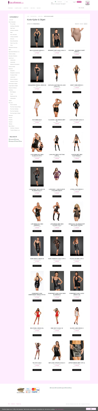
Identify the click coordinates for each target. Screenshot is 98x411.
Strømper (11, 115)
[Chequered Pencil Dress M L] (37, 82)
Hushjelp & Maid (13, 74)
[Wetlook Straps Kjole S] (56, 359)
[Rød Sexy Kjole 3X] (56, 325)
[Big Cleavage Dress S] (37, 47)
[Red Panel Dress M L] (37, 325)
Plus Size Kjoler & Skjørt (15, 113)
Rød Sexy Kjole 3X (57, 328)
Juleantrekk (12, 77)
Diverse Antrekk (13, 104)
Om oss (33, 8)
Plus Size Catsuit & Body (15, 106)
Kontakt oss (13, 403)
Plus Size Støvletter (14, 111)
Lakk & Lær (11, 58)
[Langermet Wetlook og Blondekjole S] (37, 186)
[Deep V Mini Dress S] (76, 82)
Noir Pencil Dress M (37, 258)
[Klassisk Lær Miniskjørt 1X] (56, 116)
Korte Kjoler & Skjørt (13, 83)
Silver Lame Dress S (77, 328)
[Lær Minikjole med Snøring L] (37, 220)
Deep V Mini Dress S (76, 85)
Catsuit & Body (12, 66)
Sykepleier (12, 70)
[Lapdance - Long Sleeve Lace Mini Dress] (57, 179)
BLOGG (39, 8)
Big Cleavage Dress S (37, 50)
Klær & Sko (18, 8)
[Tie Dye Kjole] (37, 359)
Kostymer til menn (14, 81)
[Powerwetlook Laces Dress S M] (76, 290)
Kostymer (11, 68)
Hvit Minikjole (37, 119)
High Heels (12, 28)
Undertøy (11, 89)
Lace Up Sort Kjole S (77, 119)
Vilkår (9, 403)
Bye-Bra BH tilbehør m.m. (14, 51)
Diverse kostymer (14, 79)
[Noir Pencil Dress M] (37, 255)
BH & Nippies (13, 91)
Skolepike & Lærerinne (15, 72)
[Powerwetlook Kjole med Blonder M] (57, 290)
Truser (11, 94)
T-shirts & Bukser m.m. (15, 130)
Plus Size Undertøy (14, 108)
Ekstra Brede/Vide (14, 40)
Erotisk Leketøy (12, 53)
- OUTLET (11, 19)
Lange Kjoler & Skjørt (13, 85)
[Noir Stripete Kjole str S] (56, 255)
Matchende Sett (13, 96)
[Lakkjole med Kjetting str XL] (56, 151)
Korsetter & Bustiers (13, 55)
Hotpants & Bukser (13, 87)
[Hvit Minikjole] (37, 116)
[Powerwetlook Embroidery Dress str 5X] (37, 290)
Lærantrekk (12, 62)
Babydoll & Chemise (13, 47)
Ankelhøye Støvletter (14, 26)
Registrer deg (34, 16)
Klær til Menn (11, 126)
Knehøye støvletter (14, 30)
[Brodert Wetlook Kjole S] (56, 47)
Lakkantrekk (12, 60)
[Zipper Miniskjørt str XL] (77, 359)
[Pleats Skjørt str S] (76, 255)
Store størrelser (13, 34)
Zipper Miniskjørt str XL (77, 362)
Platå (11, 32)
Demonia (12, 38)
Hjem (28, 16)
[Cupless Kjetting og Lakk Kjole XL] (56, 82)
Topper (10, 100)
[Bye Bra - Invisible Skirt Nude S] (77, 41)
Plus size (11, 102)
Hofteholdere (13, 98)
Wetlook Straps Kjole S (57, 362)
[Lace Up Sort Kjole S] (76, 116)
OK (91, 409)
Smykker (10, 121)
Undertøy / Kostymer (14, 128)
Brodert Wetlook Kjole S (57, 50)
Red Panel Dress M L (37, 328)
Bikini (10, 49)
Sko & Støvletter (12, 22)
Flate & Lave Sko (13, 43)
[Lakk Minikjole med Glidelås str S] (37, 151)
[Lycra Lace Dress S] (76, 186)
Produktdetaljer (37, 57)
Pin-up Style (12, 23)
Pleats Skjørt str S (77, 258)
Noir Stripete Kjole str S (57, 258)
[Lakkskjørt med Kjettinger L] (76, 151)
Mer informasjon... (59, 409)
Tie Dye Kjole (37, 362)
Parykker (11, 119)
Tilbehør (10, 123)
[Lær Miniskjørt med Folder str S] (57, 220)
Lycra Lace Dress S (76, 189)
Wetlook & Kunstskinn (14, 64)
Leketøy (26, 8)
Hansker (10, 117)
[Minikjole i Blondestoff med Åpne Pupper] (76, 220)
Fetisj (11, 45)
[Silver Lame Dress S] (76, 325)
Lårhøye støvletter (14, 36)
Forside (10, 8)
